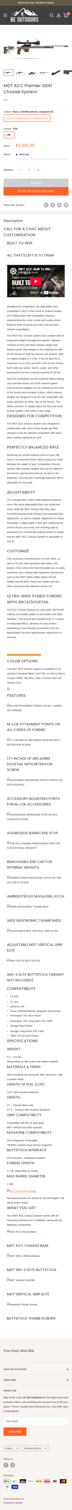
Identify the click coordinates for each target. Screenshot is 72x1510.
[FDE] (9, 134)
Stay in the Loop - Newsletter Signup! (36, 2)
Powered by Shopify (13, 1503)
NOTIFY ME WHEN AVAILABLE (36, 191)
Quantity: (8, 169)
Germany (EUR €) (32, 1448)
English (9, 1448)
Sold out (36, 182)
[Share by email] (66, 205)
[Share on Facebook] (46, 205)
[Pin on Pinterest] (52, 205)
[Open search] (52, 15)
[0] (65, 15)
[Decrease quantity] (19, 170)
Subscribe (15, 1431)
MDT (5, 100)
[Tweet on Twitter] (59, 205)
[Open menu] (5, 15)
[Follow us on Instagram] (12, 1465)
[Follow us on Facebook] (5, 1465)
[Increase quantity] (38, 170)
